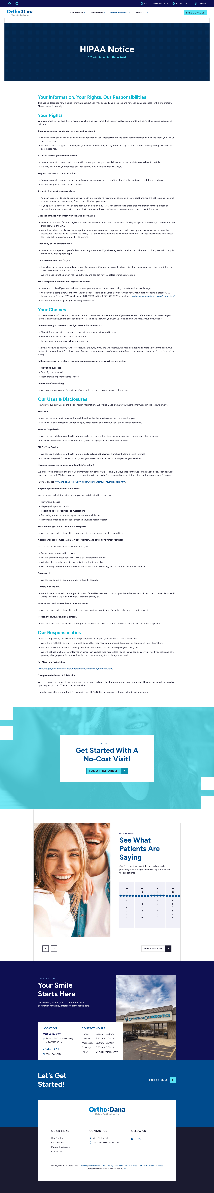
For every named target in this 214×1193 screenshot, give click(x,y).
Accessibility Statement (112, 1165)
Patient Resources (119, 12)
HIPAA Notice (131, 1165)
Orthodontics (96, 12)
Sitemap (83, 1165)
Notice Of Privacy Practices (151, 1165)
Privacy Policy (94, 1165)
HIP (125, 1168)
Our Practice (76, 12)
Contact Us (140, 12)
